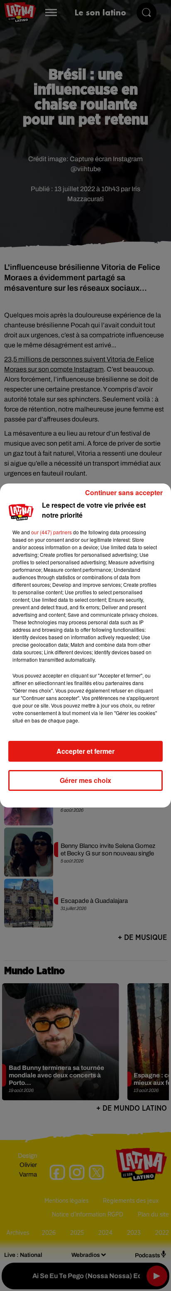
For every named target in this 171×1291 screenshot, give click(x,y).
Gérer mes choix (85, 780)
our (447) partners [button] (51, 532)
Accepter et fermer (85, 751)
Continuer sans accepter (124, 492)
